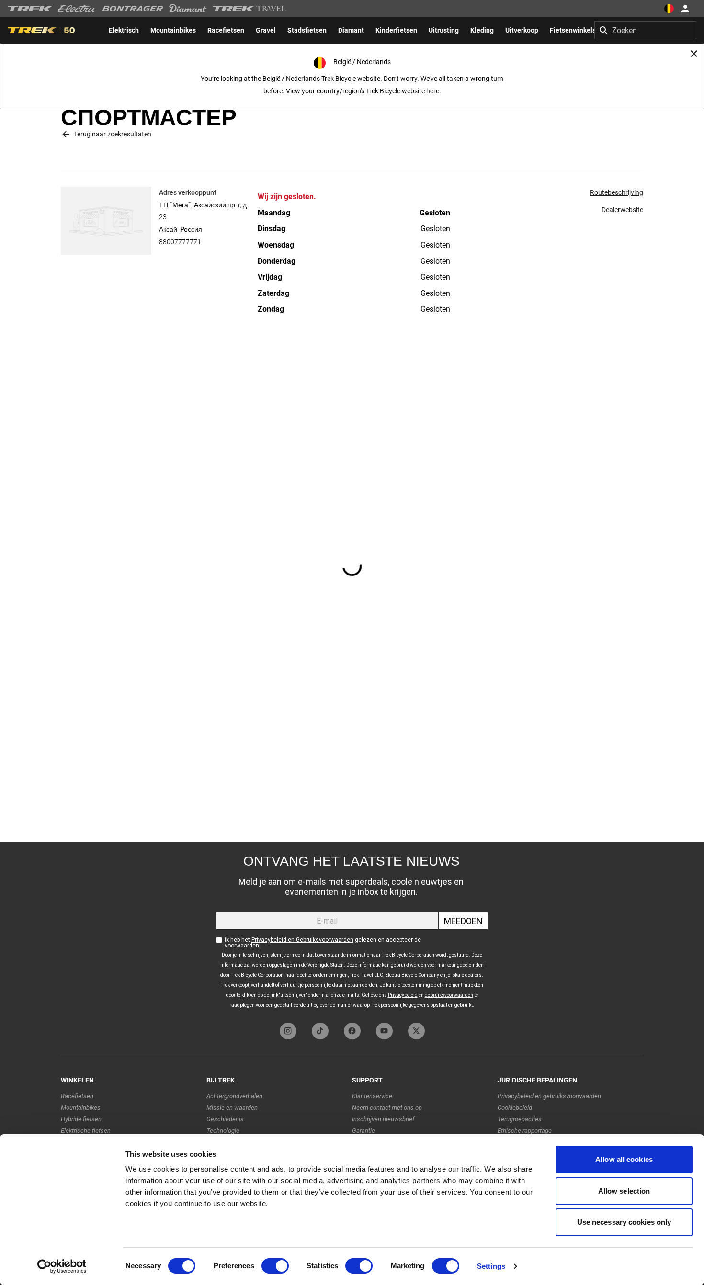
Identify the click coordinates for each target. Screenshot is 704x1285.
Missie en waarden (232, 1107)
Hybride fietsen (81, 1119)
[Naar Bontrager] (132, 8)
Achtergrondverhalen (234, 1096)
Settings (491, 1266)
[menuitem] (124, 30)
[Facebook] (352, 1031)
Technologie (222, 1130)
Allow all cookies (624, 1159)
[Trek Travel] (249, 8)
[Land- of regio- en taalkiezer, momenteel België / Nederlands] (668, 8)
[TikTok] (320, 1031)
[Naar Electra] (77, 8)
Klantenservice (372, 1096)
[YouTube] (384, 1031)
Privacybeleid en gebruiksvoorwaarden (549, 1096)
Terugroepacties (520, 1119)
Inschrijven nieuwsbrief (383, 1119)
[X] (416, 1031)
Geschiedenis (225, 1119)
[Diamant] (188, 8)
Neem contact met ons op (387, 1107)
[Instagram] (288, 1031)
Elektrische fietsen (86, 1130)
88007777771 (180, 242)
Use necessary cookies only (624, 1222)
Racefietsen (77, 1096)
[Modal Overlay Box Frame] (352, 930)
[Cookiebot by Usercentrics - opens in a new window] (62, 1266)
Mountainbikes (81, 1107)
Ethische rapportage (525, 1130)
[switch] (275, 1266)
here (432, 91)
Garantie (363, 1130)
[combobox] (645, 30)
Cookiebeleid (515, 1107)
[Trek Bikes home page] (30, 8)
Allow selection (624, 1191)
